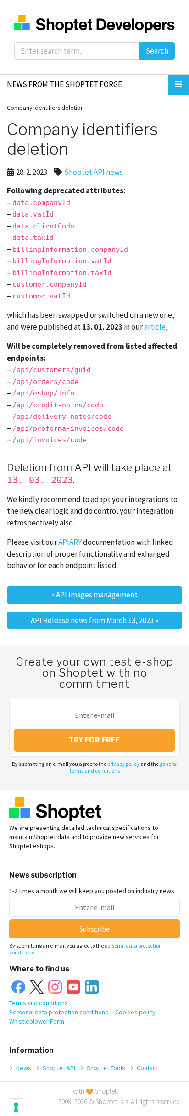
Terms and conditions (38, 1003)
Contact (147, 1068)
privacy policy (123, 763)
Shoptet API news (93, 172)
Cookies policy (135, 1012)
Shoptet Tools (106, 1068)
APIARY (70, 542)
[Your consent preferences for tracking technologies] (16, 1107)
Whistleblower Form (36, 1021)
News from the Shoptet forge (64, 84)
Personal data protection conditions (58, 1012)
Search (156, 51)
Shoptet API (59, 1068)
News (23, 1068)
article (155, 327)
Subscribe (94, 928)
